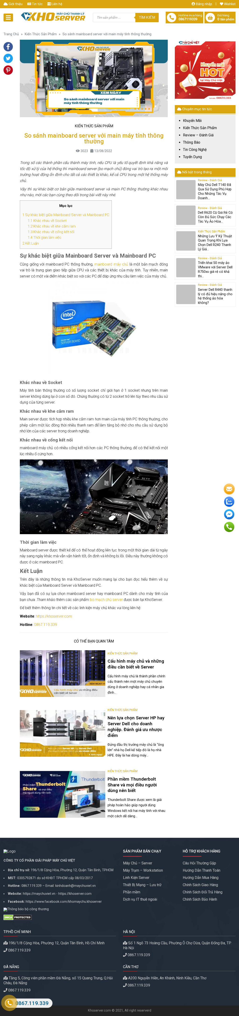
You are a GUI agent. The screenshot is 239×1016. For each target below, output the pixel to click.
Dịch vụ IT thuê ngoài (140, 899)
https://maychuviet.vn (39, 894)
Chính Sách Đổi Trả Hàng (202, 892)
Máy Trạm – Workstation (143, 870)
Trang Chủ (11, 34)
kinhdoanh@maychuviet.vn (75, 886)
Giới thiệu (15, 4)
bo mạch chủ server (106, 599)
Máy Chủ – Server (137, 863)
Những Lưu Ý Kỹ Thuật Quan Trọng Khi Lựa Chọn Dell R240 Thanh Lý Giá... (215, 242)
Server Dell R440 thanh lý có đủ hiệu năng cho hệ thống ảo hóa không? (215, 296)
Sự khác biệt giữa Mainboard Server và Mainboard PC (65, 215)
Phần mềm (131, 892)
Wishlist (229, 4)
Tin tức (37, 4)
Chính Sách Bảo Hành (200, 899)
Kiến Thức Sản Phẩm (41, 34)
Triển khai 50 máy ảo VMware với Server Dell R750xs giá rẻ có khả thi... (215, 269)
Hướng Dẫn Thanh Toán (201, 870)
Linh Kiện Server (136, 877)
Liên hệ (56, 4)
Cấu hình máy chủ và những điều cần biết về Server (136, 664)
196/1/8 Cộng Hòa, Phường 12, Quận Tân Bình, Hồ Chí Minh (57, 943)
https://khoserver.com (54, 616)
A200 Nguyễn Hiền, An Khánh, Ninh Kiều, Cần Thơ (167, 978)
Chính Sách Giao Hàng (200, 885)
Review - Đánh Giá (210, 180)
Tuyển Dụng (192, 157)
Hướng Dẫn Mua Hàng (200, 877)
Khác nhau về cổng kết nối (51, 232)
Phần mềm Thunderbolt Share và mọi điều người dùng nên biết (132, 784)
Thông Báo (191, 142)
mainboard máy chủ (111, 264)
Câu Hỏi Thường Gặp (199, 863)
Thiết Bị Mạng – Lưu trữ (142, 885)
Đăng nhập (203, 4)
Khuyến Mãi (192, 121)
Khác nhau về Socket (47, 221)
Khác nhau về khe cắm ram (52, 226)
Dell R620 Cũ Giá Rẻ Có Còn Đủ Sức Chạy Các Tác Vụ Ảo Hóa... (215, 217)
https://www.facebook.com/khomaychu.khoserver (64, 902)
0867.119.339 (45, 624)
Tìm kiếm (147, 17)
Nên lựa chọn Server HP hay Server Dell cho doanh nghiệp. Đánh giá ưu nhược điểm (136, 726)
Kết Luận (30, 243)
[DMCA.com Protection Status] (60, 917)
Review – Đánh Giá (198, 135)
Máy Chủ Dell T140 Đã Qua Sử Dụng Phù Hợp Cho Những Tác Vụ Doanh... (215, 191)
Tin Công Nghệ (195, 150)
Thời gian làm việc (44, 237)
